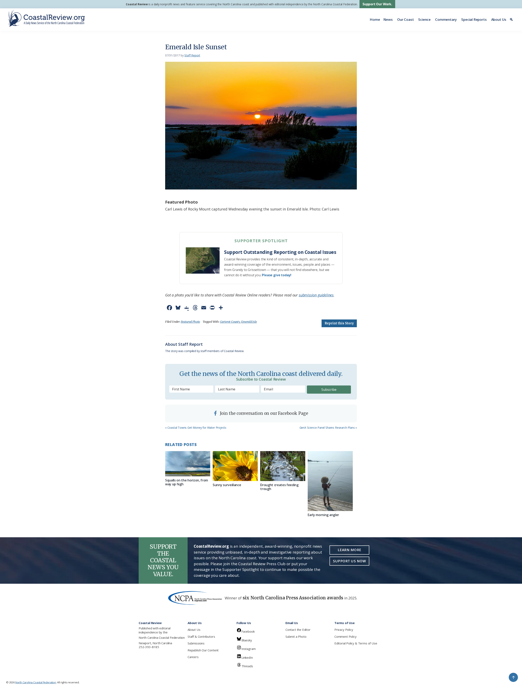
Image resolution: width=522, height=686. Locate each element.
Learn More (349, 549)
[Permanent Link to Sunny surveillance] (235, 466)
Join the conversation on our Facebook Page (263, 413)
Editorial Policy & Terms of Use (355, 643)
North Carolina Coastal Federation (162, 637)
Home (375, 19)
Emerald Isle (249, 322)
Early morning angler (323, 515)
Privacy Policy (343, 630)
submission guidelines (316, 295)
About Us (499, 19)
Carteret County (230, 322)
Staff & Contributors (201, 636)
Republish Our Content (203, 650)
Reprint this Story (339, 323)
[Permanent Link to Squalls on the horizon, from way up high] (187, 463)
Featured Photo (190, 322)
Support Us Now (349, 561)
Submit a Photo (295, 636)
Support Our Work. (377, 4)
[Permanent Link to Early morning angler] (330, 481)
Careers (193, 657)
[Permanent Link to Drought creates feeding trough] (282, 466)
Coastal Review (137, 4)
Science (424, 19)
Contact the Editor (298, 630)
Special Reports (474, 19)
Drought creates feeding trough (279, 487)
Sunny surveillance (227, 485)
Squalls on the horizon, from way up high (186, 482)
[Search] (512, 19)
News (388, 19)
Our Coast (405, 19)
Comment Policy (345, 636)
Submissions (196, 643)
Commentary (446, 19)
